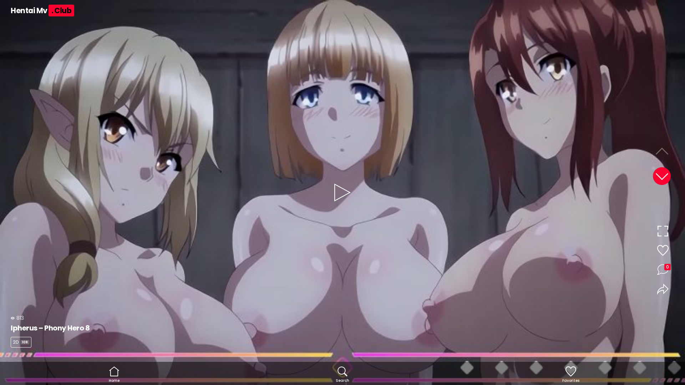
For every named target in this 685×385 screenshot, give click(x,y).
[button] (662, 176)
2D (20, 342)
